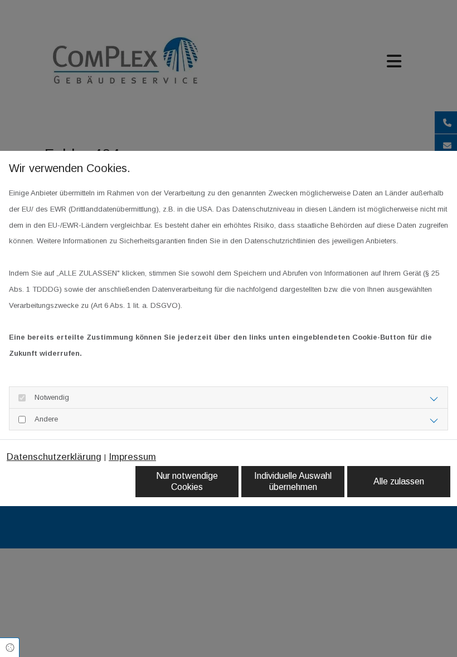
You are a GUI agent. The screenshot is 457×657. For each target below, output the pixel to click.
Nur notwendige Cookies (187, 481)
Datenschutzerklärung (54, 457)
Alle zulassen (398, 481)
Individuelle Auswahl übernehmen (293, 481)
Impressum (132, 457)
